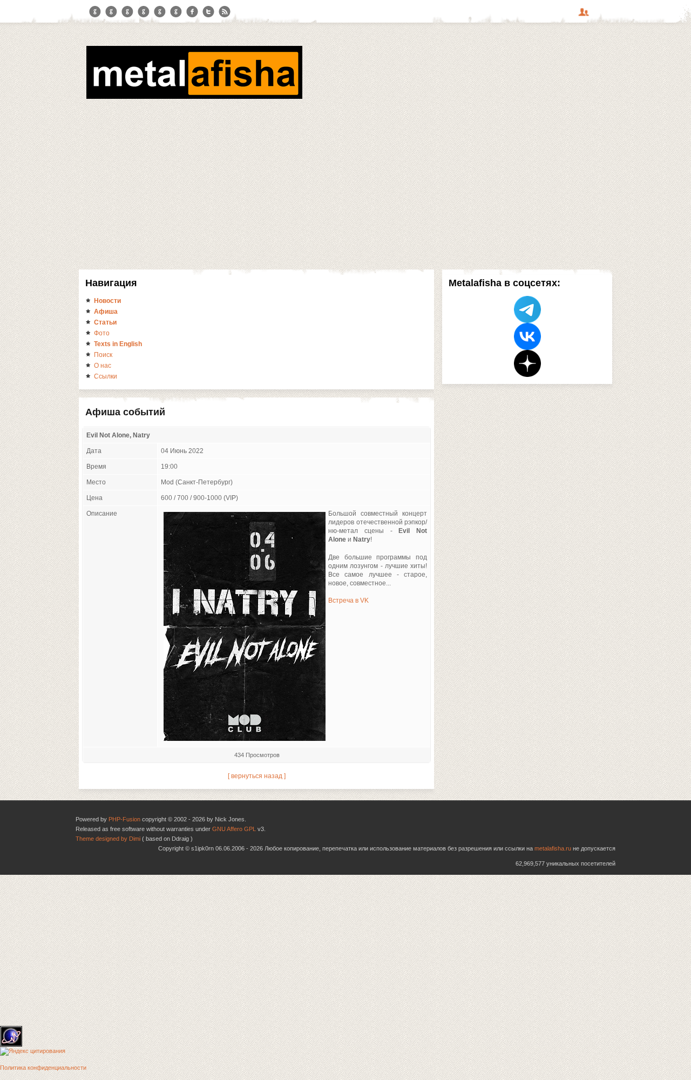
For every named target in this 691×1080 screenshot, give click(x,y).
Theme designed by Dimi (108, 838)
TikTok (176, 12)
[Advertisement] (345, 182)
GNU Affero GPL (234, 829)
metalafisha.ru (552, 848)
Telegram (95, 12)
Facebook (192, 12)
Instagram (111, 12)
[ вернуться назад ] (257, 776)
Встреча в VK (348, 600)
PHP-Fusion (124, 819)
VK (127, 12)
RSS (225, 12)
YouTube (144, 12)
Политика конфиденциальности (43, 1067)
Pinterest (160, 12)
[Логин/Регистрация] (585, 15)
